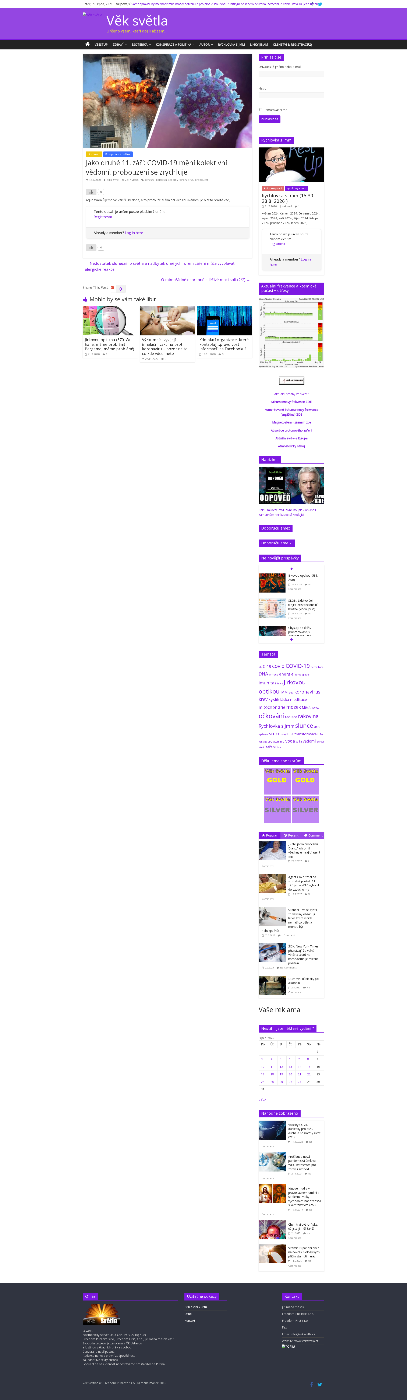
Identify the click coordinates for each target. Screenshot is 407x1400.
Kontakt (189, 1321)
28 (299, 1082)
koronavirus (186, 180)
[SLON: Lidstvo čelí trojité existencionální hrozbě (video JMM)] (272, 601)
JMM (284, 692)
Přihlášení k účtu (195, 1307)
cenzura (150, 180)
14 (299, 1067)
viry (270, 741)
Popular (271, 835)
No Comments (288, 967)
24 (262, 1082)
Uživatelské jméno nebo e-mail (280, 67)
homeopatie (301, 674)
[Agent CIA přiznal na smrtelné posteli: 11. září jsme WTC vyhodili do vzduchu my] (273, 874)
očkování (271, 716)
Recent (293, 835)
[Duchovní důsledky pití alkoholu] (273, 976)
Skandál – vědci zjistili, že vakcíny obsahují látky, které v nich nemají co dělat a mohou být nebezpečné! (290, 920)
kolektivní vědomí (166, 180)
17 (262, 1074)
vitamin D (278, 741)
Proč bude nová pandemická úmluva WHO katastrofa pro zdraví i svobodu (302, 1163)
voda (290, 741)
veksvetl (287, 206)
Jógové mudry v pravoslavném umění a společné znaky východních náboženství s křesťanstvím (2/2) (304, 1196)
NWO (315, 708)
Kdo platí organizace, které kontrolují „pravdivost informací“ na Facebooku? (224, 344)
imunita (266, 683)
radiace (291, 716)
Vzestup (101, 44)
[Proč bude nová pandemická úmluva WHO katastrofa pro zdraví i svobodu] (273, 1155)
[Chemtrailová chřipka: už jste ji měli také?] (273, 1223)
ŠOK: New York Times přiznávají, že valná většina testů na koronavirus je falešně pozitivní (303, 954)
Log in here (134, 232)
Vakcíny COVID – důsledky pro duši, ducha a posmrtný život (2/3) (304, 1131)
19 (281, 1074)
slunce (304, 725)
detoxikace (317, 666)
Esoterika (140, 44)
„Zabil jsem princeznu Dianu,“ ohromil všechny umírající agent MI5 (304, 850)
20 (290, 1074)
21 (299, 1074)
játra (291, 692)
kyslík (273, 699)
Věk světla (137, 20)
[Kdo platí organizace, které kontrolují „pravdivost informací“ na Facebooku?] (224, 309)
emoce (273, 674)
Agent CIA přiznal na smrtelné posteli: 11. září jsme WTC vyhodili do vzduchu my (303, 883)
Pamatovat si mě (275, 110)
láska (284, 699)
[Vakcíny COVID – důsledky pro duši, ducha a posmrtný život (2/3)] (273, 1123)
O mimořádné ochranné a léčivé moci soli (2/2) (205, 279)
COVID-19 (298, 665)
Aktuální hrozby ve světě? (291, 394)
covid (278, 665)
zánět (262, 747)
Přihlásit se (269, 119)
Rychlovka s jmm (231, 44)
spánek (263, 734)
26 (281, 1082)
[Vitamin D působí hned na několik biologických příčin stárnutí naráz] (273, 1246)
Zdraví (118, 44)
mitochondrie (272, 707)
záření (271, 746)
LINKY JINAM (259, 44)
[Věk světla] (87, 44)
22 (309, 1074)
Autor (204, 44)
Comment (315, 835)
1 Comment (288, 935)
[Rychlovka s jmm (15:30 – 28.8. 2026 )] (291, 150)
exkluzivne (112, 180)
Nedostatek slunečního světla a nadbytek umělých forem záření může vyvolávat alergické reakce (160, 266)
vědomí (309, 741)
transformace (305, 734)
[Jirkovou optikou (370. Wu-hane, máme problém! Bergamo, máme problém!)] (110, 309)
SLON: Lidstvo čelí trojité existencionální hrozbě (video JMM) (303, 604)
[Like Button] (91, 192)
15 (309, 1067)
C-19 (267, 666)
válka (299, 741)
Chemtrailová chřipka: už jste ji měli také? (303, 1226)
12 (281, 1067)
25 (272, 1082)
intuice (279, 683)
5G (260, 667)
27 (290, 1082)
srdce (274, 734)
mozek (293, 707)
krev (263, 699)
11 (272, 1067)
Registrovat (103, 216)
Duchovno (94, 154)
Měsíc (306, 707)
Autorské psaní (273, 188)
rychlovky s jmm (296, 188)
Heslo (262, 88)
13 (290, 1067)
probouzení (202, 180)
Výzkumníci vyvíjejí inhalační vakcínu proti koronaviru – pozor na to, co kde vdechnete (165, 346)
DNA (263, 674)
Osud (188, 1314)
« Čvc (262, 1100)
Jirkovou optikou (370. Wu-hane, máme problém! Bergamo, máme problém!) (109, 344)
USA (320, 734)
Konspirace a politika (173, 44)
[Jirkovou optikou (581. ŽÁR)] (272, 576)
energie (286, 674)
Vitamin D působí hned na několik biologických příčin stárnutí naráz (304, 1252)
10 (262, 1067)
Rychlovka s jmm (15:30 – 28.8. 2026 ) (289, 198)
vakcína (263, 741)
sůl (292, 734)
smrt (316, 727)
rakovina (308, 716)
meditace (298, 699)
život (279, 747)
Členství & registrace (290, 44)
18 (272, 1074)
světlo (285, 734)
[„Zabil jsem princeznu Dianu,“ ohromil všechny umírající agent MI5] (273, 841)
